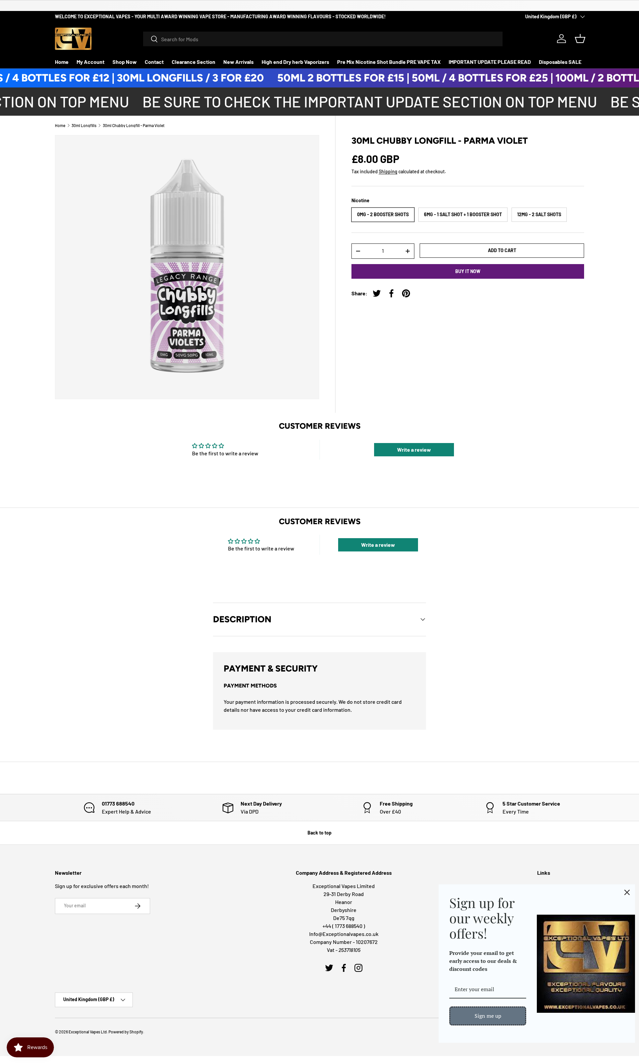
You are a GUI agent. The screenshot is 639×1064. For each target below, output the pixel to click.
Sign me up (488, 1015)
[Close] (627, 892)
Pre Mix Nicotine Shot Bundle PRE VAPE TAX (389, 62)
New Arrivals (238, 62)
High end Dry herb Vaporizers (295, 62)
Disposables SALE (560, 62)
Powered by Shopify (125, 1031)
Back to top (319, 833)
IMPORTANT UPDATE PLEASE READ (490, 62)
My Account (91, 62)
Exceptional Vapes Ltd (88, 1031)
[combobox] (323, 39)
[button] (580, 38)
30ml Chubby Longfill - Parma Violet (133, 125)
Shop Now (124, 62)
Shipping (388, 171)
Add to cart (502, 250)
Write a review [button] (414, 449)
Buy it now (467, 271)
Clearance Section (193, 62)
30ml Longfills (84, 125)
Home (62, 62)
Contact (154, 62)
